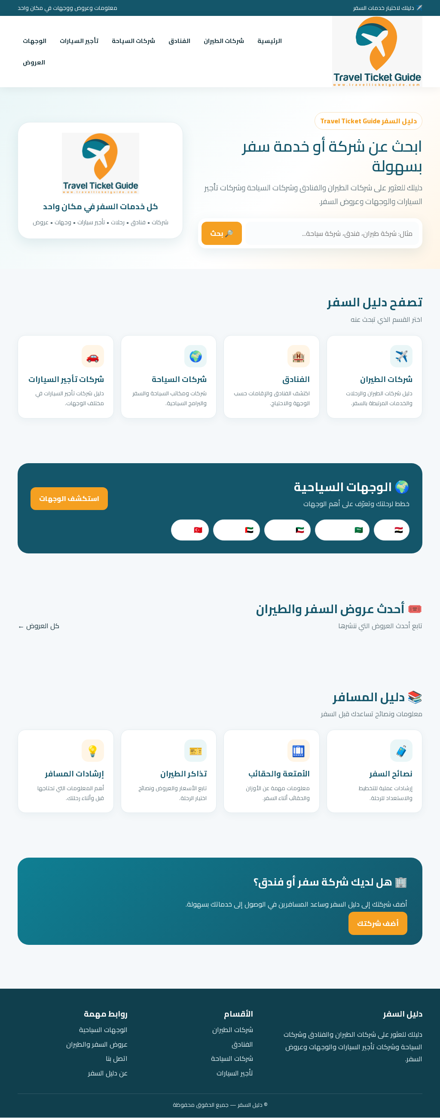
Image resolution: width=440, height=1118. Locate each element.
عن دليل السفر (108, 1073)
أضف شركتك (378, 923)
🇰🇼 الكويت (287, 529)
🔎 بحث (221, 233)
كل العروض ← (38, 626)
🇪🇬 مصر (391, 529)
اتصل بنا (117, 1058)
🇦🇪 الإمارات (237, 529)
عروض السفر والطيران (97, 1044)
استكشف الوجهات (69, 498)
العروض (34, 62)
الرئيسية (269, 40)
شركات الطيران (224, 40)
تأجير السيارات (79, 40)
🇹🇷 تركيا (189, 529)
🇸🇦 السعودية (342, 529)
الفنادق (179, 40)
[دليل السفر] (377, 51)
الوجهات (34, 40)
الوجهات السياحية (103, 1029)
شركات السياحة (133, 40)
